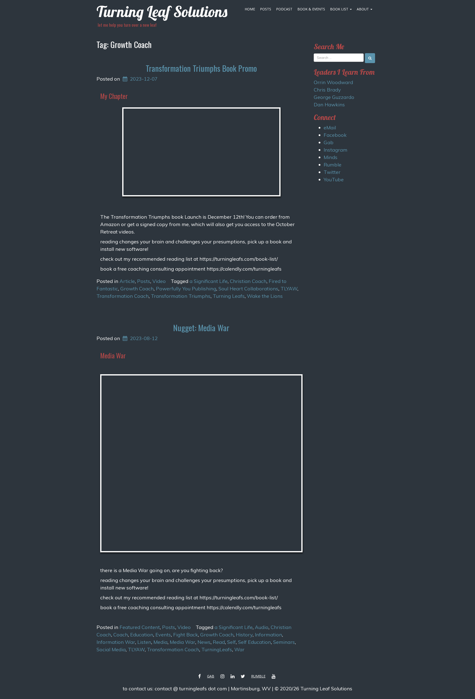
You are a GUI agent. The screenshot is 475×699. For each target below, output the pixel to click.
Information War (115, 642)
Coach (120, 634)
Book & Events (311, 9)
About (363, 9)
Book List (339, 9)
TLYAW (289, 288)
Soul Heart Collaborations (248, 288)
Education (141, 634)
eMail (330, 127)
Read (219, 642)
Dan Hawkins (329, 104)
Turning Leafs (229, 296)
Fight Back (185, 634)
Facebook (335, 135)
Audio (261, 627)
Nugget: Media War (201, 328)
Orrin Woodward (333, 82)
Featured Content (139, 627)
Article (127, 281)
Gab (328, 142)
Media (160, 642)
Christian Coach (248, 281)
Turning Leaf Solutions (161, 11)
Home (250, 9)
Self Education (254, 642)
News (204, 642)
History (244, 634)
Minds (330, 157)
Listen (144, 642)
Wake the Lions (265, 296)
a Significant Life (209, 281)
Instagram (335, 150)
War (239, 649)
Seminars (284, 642)
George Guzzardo (334, 97)
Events (163, 634)
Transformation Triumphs (181, 296)
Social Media (111, 649)
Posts (265, 9)
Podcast (284, 9)
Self (231, 642)
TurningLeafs (216, 649)
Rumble (332, 165)
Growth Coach (137, 288)
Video (159, 281)
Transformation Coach (122, 296)
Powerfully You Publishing (186, 288)
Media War (182, 642)
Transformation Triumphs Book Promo (201, 68)
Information (268, 634)
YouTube (334, 179)
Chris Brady (327, 90)
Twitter (332, 172)
